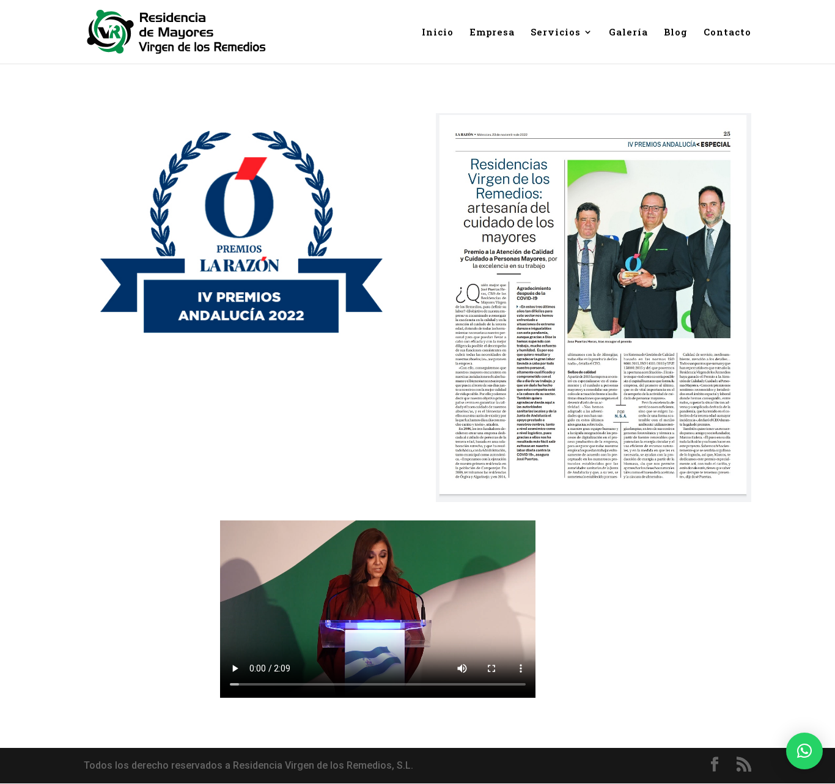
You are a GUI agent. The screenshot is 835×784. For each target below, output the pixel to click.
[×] (804, 751)
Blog (676, 33)
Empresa (492, 33)
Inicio (438, 33)
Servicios (556, 33)
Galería (628, 33)
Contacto (727, 33)
